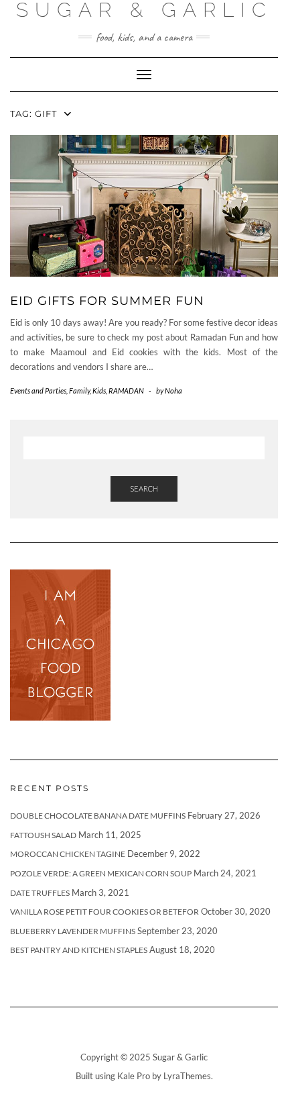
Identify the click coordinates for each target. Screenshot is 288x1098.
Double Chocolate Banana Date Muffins (98, 816)
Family (79, 390)
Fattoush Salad (43, 835)
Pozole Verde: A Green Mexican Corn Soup (101, 873)
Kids (99, 390)
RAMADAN (126, 390)
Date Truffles (40, 893)
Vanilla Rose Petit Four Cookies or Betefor (104, 912)
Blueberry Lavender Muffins (72, 931)
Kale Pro (133, 1075)
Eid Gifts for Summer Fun (107, 300)
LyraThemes (187, 1075)
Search (144, 488)
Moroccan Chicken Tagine (67, 854)
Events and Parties (38, 390)
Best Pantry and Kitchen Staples (78, 950)
